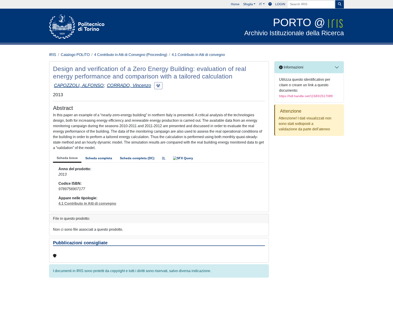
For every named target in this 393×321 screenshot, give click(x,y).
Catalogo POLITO (75, 55)
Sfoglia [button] (248, 4)
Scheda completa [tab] (98, 158)
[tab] (163, 158)
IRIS (52, 55)
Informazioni (293, 67)
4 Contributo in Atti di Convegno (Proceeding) (130, 55)
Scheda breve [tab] (67, 158)
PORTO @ (294, 26)
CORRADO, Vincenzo (129, 85)
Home (235, 4)
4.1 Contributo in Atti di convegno (198, 55)
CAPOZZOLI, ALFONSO (79, 85)
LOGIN (280, 4)
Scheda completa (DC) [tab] (137, 158)
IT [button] (260, 4)
